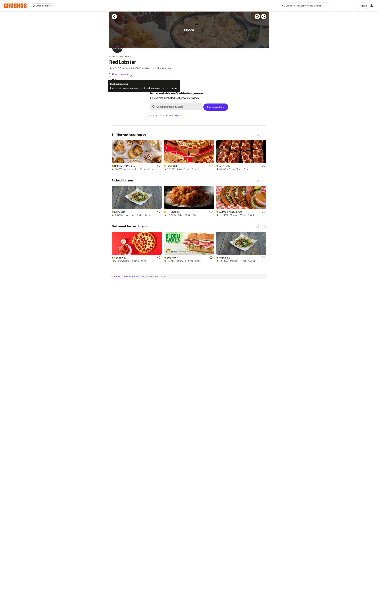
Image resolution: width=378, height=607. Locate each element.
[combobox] (305, 6)
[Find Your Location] (153, 107)
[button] (43, 5)
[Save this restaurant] (257, 16)
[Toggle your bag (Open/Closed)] (372, 5)
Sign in (178, 115)
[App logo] (15, 5)
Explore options (215, 107)
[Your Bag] (372, 5)
